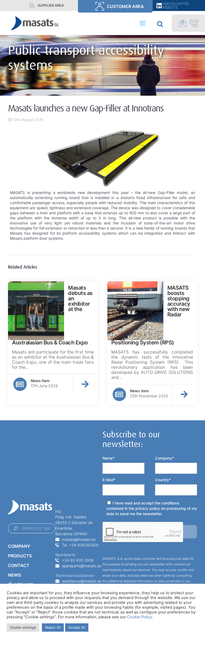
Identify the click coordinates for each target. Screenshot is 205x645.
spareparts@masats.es (81, 566)
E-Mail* (108, 479)
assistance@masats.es (81, 581)
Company (19, 546)
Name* (108, 458)
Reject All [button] (53, 627)
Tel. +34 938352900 (80, 545)
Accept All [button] (76, 627)
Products (20, 555)
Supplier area (51, 5)
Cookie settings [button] (23, 627)
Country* (163, 479)
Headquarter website (175, 5)
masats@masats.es (79, 539)
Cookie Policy (139, 617)
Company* (164, 458)
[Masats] (35, 23)
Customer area (125, 6)
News (14, 575)
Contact (18, 565)
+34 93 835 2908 (78, 560)
